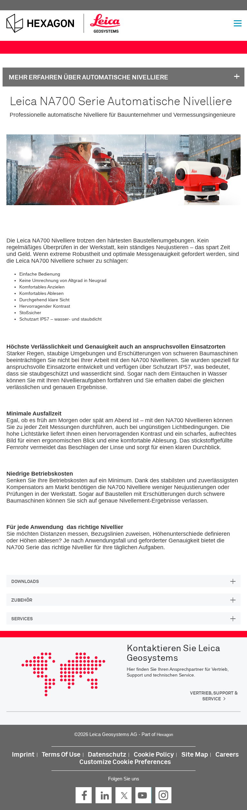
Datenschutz (107, 755)
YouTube (143, 795)
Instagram (163, 795)
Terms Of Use (61, 755)
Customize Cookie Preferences (125, 762)
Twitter (123, 795)
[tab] (123, 581)
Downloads (25, 581)
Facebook (84, 795)
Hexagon (165, 734)
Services (22, 619)
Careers (227, 755)
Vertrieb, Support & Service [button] (214, 696)
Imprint (23, 755)
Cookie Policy (154, 755)
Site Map (194, 755)
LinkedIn (104, 795)
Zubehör (21, 600)
